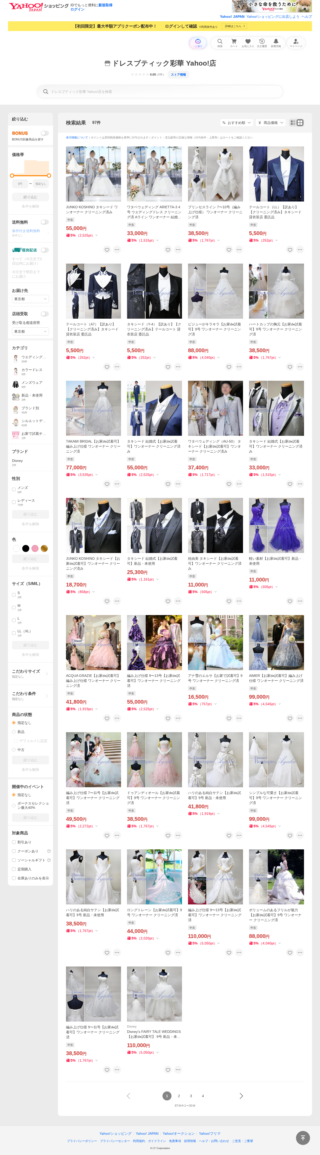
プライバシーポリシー (82, 1141)
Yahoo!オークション (179, 1133)
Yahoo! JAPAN (232, 17)
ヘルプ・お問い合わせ (214, 1141)
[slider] (12, 175)
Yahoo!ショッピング (116, 1133)
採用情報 (190, 1141)
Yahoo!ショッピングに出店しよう (273, 17)
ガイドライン (157, 1141)
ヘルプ (307, 17)
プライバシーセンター (115, 1141)
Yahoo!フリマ (209, 1133)
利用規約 (139, 1141)
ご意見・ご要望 (242, 1141)
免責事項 (175, 1141)
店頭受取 (20, 314)
